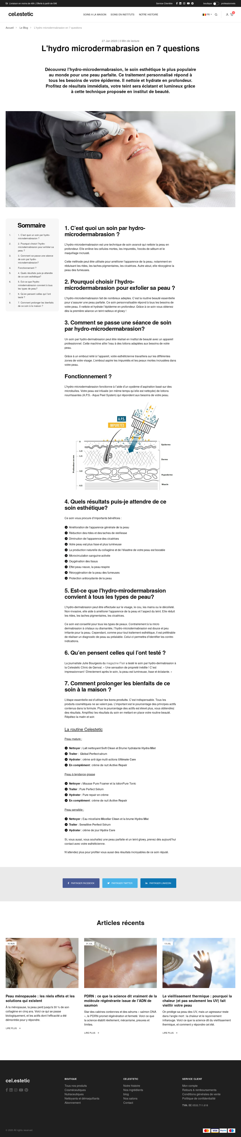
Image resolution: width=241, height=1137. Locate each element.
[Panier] (231, 14)
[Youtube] (21, 1089)
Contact (128, 1103)
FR (208, 14)
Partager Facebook (82, 883)
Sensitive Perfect (90, 824)
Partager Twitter (121, 883)
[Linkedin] (11, 1089)
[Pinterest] (26, 1089)
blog (126, 1094)
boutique (207, 3)
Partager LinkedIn (160, 883)
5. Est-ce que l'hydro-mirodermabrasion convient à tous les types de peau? (33, 285)
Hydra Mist (148, 748)
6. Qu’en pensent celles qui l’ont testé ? (32, 295)
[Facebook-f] (7, 1089)
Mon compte (190, 1086)
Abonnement (73, 1103)
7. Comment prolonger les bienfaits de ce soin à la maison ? (34, 304)
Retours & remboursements (199, 1090)
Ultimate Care (127, 759)
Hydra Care (107, 830)
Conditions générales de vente (201, 1094)
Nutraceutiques (74, 1094)
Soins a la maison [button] (94, 14)
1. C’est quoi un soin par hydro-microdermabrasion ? (32, 236)
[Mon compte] (227, 14)
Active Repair (118, 765)
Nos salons (130, 1098)
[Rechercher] (216, 14)
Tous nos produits (76, 1086)
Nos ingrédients (133, 1090)
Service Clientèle (164, 3)
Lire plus (11, 1028)
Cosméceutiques (75, 1090)
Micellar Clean (110, 819)
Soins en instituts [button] (122, 14)
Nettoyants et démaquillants (82, 1098)
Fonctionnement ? (25, 267)
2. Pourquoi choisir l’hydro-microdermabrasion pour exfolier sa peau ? (34, 247)
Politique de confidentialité (198, 1098)
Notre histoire (131, 1086)
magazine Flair (115, 663)
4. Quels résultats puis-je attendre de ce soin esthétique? (33, 274)
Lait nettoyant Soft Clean (99, 748)
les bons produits (116, 700)
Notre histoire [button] (148, 14)
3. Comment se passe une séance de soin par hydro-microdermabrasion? (33, 259)
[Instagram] (15, 1089)
